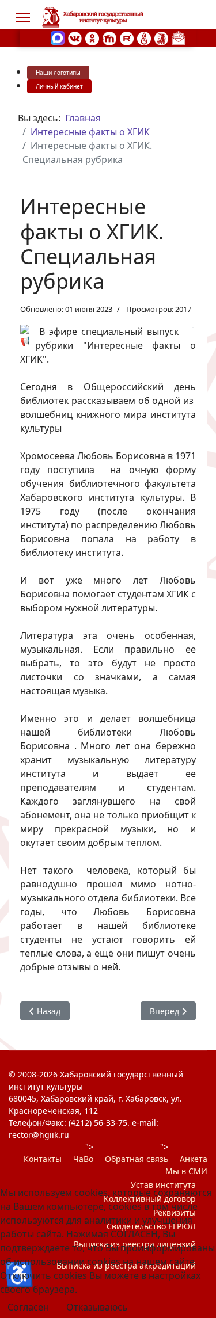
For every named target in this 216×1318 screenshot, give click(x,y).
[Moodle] (109, 37)
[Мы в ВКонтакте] (75, 37)
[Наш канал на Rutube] (127, 37)
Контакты (43, 1158)
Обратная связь (136, 1158)
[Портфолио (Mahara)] (144, 37)
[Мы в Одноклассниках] (92, 37)
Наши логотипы (58, 72)
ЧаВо (83, 1158)
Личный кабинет (59, 86)
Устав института (163, 1184)
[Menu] (23, 17)
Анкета (193, 1158)
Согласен (28, 1307)
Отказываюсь (97, 1307)
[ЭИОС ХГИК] (161, 37)
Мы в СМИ (186, 1170)
